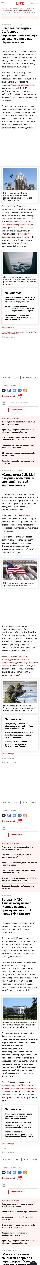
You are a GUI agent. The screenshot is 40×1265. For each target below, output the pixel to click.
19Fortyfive (17, 956)
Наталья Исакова (9, 337)
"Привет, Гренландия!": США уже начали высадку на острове (18, 423)
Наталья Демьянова (10, 762)
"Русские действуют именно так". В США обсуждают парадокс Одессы (19, 430)
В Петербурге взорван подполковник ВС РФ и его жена (18, 454)
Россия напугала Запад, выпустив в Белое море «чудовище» (19, 863)
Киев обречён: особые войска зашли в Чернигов (18, 462)
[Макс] (9, 390)
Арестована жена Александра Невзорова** (20, 1245)
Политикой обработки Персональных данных (15, 10)
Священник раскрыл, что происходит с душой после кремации (18, 446)
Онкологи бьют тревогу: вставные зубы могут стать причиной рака (18, 438)
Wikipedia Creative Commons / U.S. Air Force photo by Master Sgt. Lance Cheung (19, 332)
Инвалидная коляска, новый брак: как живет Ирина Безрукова (18, 848)
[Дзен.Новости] (4, 390)
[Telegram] (14, 390)
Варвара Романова (10, 1185)
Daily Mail (25, 515)
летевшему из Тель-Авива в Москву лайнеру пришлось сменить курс (18, 224)
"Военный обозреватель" (22, 85)
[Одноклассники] (25, 390)
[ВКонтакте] (20, 390)
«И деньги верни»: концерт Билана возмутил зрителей (16, 856)
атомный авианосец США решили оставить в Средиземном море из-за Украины (19, 1121)
